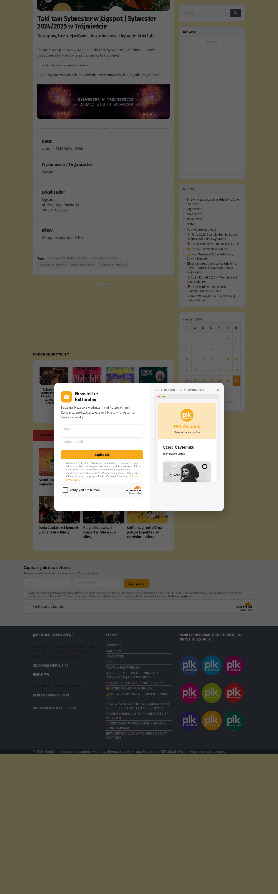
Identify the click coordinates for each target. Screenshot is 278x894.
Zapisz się (102, 455)
